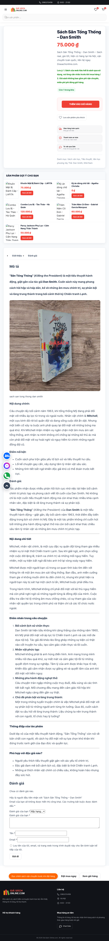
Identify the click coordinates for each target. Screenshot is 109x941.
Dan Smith (78, 163)
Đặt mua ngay (68, 876)
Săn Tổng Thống (21, 275)
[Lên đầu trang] (7, 485)
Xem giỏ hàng (90, 876)
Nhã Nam (88, 163)
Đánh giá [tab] (32, 255)
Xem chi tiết (27, 193)
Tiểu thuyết (86, 159)
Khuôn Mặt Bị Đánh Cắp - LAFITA (36, 183)
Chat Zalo (67, 926)
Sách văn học (74, 159)
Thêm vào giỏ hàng (80, 104)
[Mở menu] (6, 9)
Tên (12, 833)
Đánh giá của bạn (20, 811)
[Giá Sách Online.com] (22, 9)
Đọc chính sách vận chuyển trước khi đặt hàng (33, 876)
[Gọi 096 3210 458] (7, 475)
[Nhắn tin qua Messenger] (7, 465)
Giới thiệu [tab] (17, 255)
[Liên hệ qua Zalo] (7, 456)
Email (13, 839)
